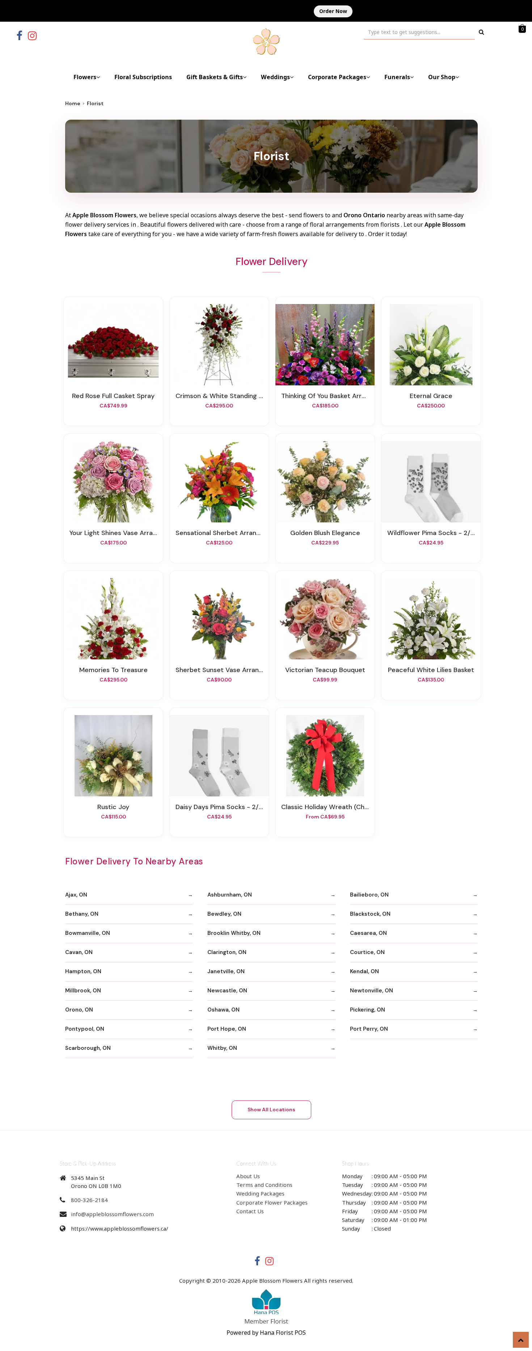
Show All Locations (271, 1109)
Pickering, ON (367, 1009)
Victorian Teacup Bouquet (325, 670)
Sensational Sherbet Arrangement (219, 533)
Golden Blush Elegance (325, 533)
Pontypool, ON (84, 1029)
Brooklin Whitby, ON (234, 933)
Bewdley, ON (224, 914)
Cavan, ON (79, 952)
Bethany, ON (81, 914)
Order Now (333, 11)
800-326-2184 (89, 1199)
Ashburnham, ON (229, 894)
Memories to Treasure (113, 670)
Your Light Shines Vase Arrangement (113, 533)
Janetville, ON (226, 971)
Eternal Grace (431, 396)
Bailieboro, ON (369, 894)
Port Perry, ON (369, 1029)
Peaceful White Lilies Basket (431, 670)
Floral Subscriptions (143, 77)
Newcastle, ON (227, 990)
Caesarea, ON (368, 933)
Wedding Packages (260, 1193)
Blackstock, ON (370, 914)
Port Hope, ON (226, 1029)
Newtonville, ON (371, 990)
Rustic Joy (113, 807)
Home (72, 103)
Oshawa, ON (223, 1009)
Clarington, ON (226, 952)
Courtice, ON (367, 952)
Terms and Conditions (264, 1184)
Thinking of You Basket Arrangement (325, 396)
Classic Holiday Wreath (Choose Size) (325, 807)
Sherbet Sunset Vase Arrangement (219, 670)
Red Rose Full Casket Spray (113, 396)
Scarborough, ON (88, 1048)
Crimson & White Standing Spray (219, 396)
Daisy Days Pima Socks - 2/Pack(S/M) (219, 807)
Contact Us (250, 1211)
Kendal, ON (364, 971)
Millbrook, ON (83, 990)
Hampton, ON (83, 971)
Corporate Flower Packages (272, 1202)
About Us (248, 1176)
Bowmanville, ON (87, 933)
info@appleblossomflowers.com (112, 1214)
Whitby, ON (222, 1048)
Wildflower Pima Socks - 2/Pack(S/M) (431, 533)
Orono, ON (79, 1009)
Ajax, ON (76, 894)
